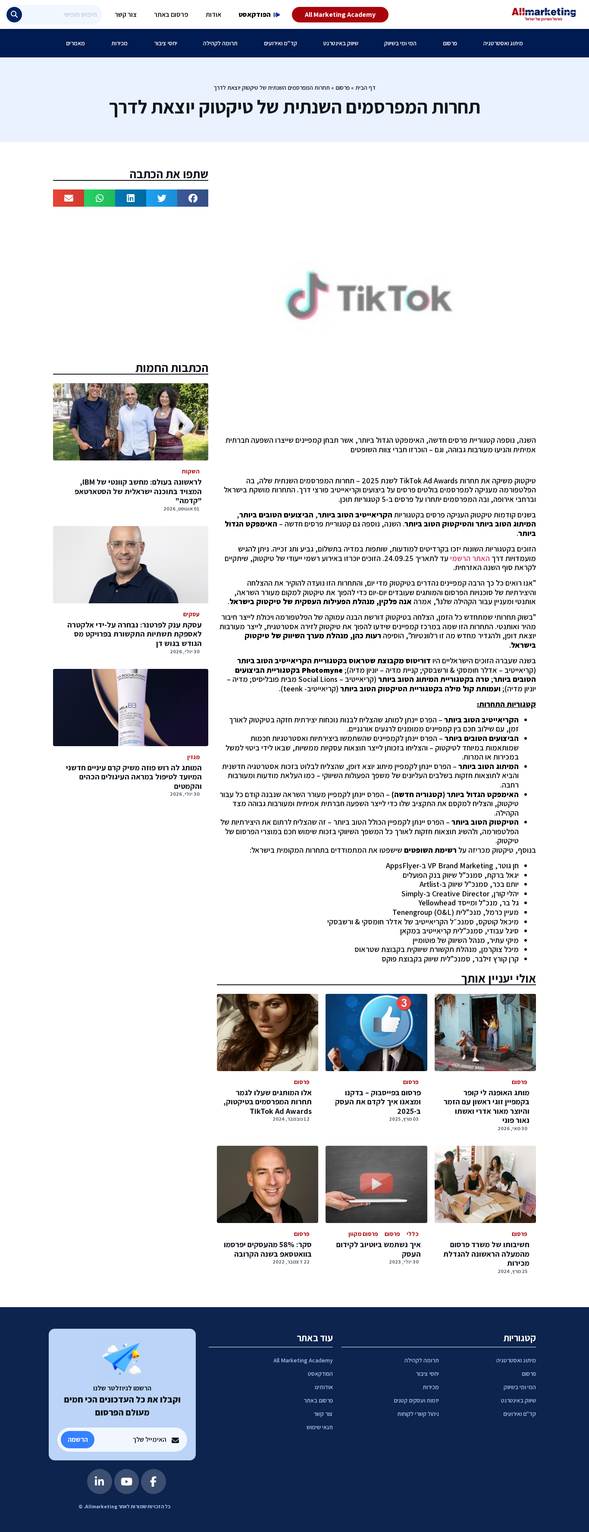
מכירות (119, 43)
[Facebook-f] (153, 1481)
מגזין (193, 757)
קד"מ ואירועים (280, 43)
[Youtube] (126, 1481)
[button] (192, 198)
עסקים (191, 614)
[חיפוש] (14, 14)
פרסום (450, 43)
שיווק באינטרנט (340, 43)
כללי (413, 1234)
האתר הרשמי (470, 558)
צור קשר (126, 14)
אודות (213, 14)
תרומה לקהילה (220, 43)
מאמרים (75, 43)
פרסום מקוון (363, 1234)
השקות (191, 471)
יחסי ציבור (165, 43)
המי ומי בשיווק (400, 43)
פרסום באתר (171, 14)
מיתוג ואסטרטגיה (503, 43)
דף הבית (365, 87)
